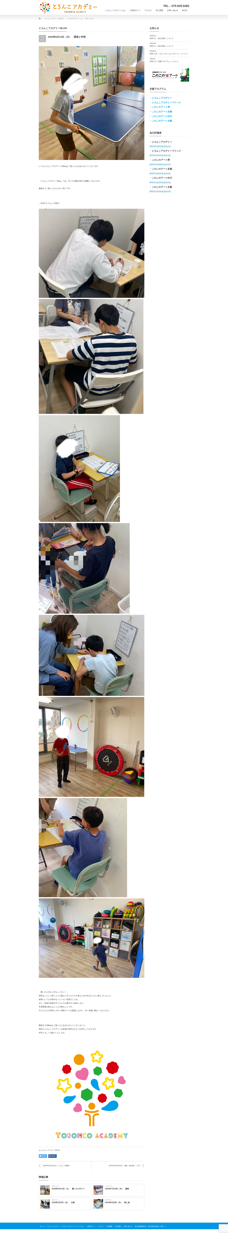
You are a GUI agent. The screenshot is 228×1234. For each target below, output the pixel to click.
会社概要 (109, 1226)
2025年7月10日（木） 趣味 (117, 1189)
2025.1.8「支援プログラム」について (164, 61)
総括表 (167, 146)
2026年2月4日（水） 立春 (63, 1202)
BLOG (184, 10)
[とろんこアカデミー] (68, 7)
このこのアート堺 (161, 107)
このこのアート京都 (162, 111)
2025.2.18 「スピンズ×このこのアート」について (169, 54)
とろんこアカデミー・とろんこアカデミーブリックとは (65, 1226)
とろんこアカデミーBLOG (50, 1150)
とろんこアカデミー (162, 98)
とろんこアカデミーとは (115, 10)
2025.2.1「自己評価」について (161, 46)
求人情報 (159, 10)
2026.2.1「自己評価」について (161, 38)
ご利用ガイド (134, 10)
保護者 (160, 146)
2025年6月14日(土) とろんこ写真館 (56, 1166)
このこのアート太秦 (162, 121)
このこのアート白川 (162, 116)
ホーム (42, 1226)
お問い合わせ (172, 10)
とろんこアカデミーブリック (166, 102)
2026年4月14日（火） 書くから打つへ (68, 1189)
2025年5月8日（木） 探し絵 (117, 1202)
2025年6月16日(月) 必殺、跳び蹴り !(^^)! (124, 1166)
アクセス (148, 10)
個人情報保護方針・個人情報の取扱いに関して (150, 1226)
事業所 (153, 146)
